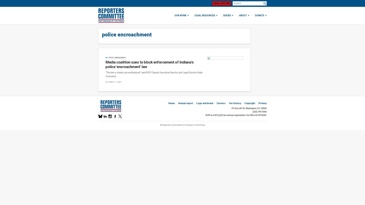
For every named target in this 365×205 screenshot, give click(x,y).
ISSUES (227, 15)
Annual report (185, 103)
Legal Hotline (221, 3)
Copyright (250, 103)
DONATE (259, 15)
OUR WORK (180, 15)
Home (171, 103)
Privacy (262, 103)
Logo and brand (204, 103)
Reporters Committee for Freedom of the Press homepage (111, 15)
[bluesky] (100, 116)
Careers (221, 103)
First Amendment (116, 58)
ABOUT (243, 15)
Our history (235, 103)
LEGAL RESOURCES (204, 15)
